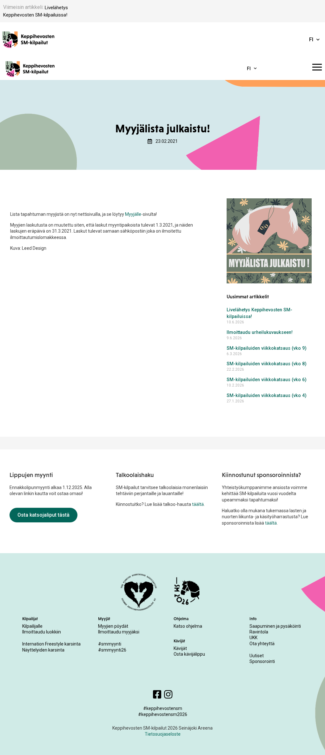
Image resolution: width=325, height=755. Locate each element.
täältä (198, 504)
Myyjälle (133, 214)
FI (311, 39)
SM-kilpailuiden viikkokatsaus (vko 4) (267, 395)
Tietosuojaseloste (163, 734)
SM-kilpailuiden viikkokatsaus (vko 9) (267, 348)
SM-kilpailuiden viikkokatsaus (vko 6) (267, 379)
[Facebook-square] (157, 694)
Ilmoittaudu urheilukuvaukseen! (260, 332)
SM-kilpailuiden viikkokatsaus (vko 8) (267, 364)
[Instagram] (168, 694)
